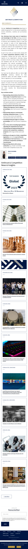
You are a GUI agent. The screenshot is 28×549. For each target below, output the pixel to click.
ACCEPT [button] (18, 546)
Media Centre (5, 533)
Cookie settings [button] (11, 546)
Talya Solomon (12, 151)
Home (4, 531)
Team (14, 531)
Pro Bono (13, 535)
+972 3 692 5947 (11, 157)
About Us (9, 531)
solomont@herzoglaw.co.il (21, 157)
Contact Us (17, 533)
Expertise (19, 531)
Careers (12, 533)
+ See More (6, 496)
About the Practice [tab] (6, 23)
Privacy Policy (6, 535)
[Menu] (26, 3)
